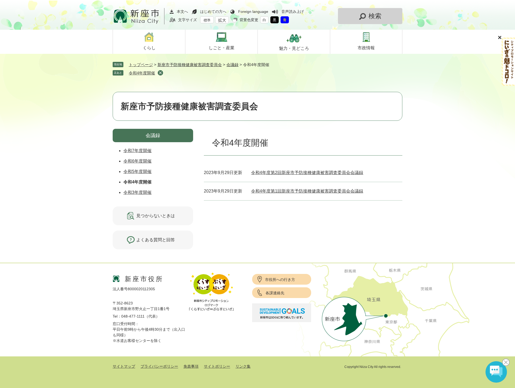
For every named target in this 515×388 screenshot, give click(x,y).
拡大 (222, 20)
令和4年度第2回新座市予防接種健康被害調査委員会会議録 (307, 172)
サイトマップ (124, 366)
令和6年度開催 (137, 161)
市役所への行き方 (280, 279)
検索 (375, 16)
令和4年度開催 (142, 73)
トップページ (141, 64)
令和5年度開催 (137, 171)
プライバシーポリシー (159, 366)
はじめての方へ (213, 11)
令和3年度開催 (137, 192)
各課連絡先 (275, 293)
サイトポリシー (217, 366)
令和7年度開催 (137, 150)
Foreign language (253, 11)
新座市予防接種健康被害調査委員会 (189, 64)
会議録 (232, 64)
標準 (207, 20)
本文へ (182, 11)
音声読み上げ (292, 11)
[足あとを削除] (160, 73)
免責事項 (190, 366)
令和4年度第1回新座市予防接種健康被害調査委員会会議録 (307, 191)
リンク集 (243, 366)
